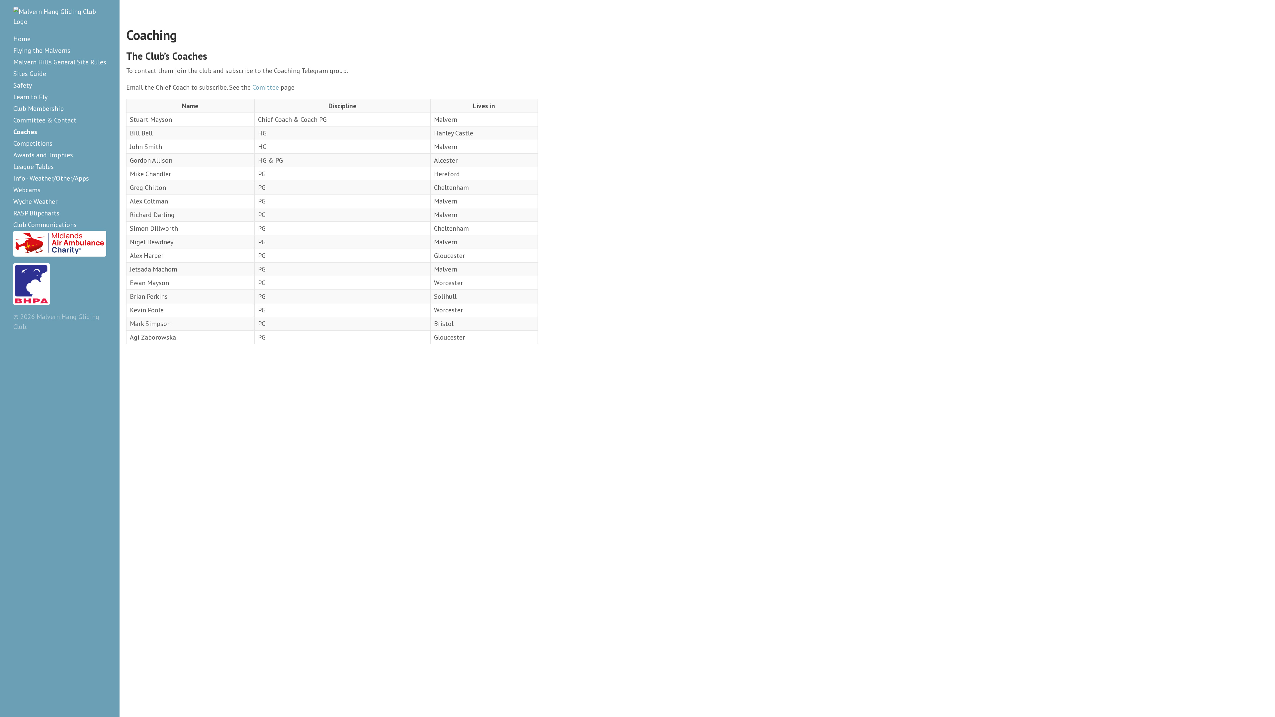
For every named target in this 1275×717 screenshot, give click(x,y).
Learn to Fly (30, 97)
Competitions (32, 143)
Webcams (27, 190)
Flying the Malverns (41, 50)
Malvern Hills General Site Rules (59, 62)
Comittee (265, 87)
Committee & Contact (44, 120)
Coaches (25, 131)
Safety (22, 85)
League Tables (33, 166)
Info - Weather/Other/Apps (51, 178)
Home (22, 39)
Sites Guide (29, 73)
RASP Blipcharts (36, 213)
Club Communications (45, 224)
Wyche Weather (35, 201)
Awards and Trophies (43, 155)
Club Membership (38, 108)
